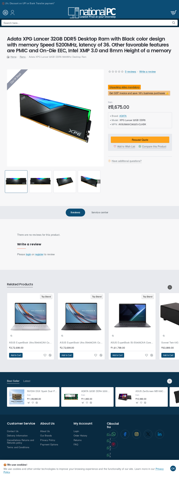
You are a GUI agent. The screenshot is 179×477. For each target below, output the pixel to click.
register (39, 254)
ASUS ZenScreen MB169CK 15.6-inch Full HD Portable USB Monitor (150, 391)
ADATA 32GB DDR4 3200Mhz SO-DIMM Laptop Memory (96, 391)
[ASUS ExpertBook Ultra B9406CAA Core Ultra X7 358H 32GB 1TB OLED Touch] (30, 316)
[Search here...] (174, 23)
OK (173, 468)
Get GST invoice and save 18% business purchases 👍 (139, 93)
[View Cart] (173, 12)
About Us (47, 423)
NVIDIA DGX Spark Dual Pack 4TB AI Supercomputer (42, 391)
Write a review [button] (147, 71)
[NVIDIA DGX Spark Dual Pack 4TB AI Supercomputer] (17, 397)
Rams (23, 56)
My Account (83, 423)
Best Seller (13, 381)
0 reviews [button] (130, 71)
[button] (5, 182)
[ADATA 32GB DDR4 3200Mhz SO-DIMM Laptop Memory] (71, 397)
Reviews (75, 212)
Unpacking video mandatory (124, 87)
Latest (26, 381)
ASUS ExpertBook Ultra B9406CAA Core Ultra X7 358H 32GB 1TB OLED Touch (30, 342)
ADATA (123, 116)
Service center (99, 212)
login (28, 254)
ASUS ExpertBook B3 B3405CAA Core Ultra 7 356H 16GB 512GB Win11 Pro (132, 342)
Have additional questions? (127, 160)
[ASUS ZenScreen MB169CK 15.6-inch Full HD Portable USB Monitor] (125, 397)
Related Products (20, 284)
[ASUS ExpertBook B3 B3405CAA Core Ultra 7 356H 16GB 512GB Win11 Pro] (132, 316)
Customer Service (21, 423)
